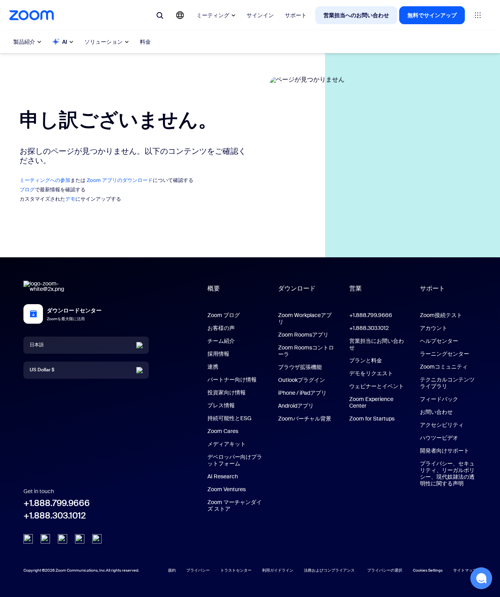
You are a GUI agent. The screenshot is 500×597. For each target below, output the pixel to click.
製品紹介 (24, 41)
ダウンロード (297, 288)
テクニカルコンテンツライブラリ (447, 383)
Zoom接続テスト (441, 315)
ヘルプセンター (439, 340)
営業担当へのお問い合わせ (356, 15)
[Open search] (160, 15)
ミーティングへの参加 (45, 180)
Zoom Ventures (226, 489)
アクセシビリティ (442, 424)
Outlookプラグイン (301, 379)
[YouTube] (62, 539)
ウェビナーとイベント (376, 386)
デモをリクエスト (371, 373)
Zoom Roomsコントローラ (306, 351)
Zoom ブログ (223, 315)
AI (64, 41)
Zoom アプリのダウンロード (120, 180)
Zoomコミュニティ (444, 366)
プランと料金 (365, 360)
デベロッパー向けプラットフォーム (234, 460)
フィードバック (439, 399)
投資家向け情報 (226, 392)
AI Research (222, 476)
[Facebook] (79, 539)
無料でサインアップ (432, 15)
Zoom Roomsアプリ (303, 334)
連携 (212, 366)
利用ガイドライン (277, 570)
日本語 (37, 345)
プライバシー (198, 570)
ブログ (27, 189)
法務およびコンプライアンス (329, 570)
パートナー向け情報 (232, 379)
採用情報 (218, 353)
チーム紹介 (221, 340)
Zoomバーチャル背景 (304, 418)
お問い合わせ (436, 411)
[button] (481, 578)
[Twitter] (45, 539)
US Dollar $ (42, 370)
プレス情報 (221, 405)
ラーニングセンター (444, 353)
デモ (70, 199)
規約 (172, 570)
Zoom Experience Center (371, 402)
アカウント (433, 327)
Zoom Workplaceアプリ (305, 318)
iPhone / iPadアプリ (302, 392)
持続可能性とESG (229, 418)
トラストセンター (236, 570)
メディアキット (226, 443)
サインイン (260, 15)
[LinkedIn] (28, 539)
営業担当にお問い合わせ (376, 344)
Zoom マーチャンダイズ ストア (234, 505)
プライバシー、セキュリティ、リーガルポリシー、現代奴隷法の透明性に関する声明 (447, 473)
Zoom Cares (222, 431)
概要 (213, 288)
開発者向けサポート (444, 450)
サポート (296, 15)
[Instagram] (97, 539)
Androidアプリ (296, 405)
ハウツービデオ (439, 437)
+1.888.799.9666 (56, 503)
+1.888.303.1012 (54, 515)
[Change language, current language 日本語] (180, 15)
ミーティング (212, 15)
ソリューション (103, 41)
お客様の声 (221, 327)
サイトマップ (465, 570)
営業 (355, 288)
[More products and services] (478, 15)
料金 (145, 41)
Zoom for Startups (372, 418)
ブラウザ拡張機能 (300, 367)
